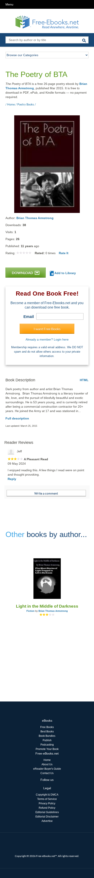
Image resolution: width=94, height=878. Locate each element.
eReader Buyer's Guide (47, 768)
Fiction (30, 611)
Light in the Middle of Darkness (47, 606)
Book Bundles (47, 735)
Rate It (63, 253)
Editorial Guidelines (47, 812)
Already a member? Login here (47, 339)
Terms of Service (47, 799)
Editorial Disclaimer (47, 816)
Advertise (47, 821)
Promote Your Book (47, 749)
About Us (47, 764)
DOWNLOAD (23, 273)
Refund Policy (47, 807)
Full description (17, 418)
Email (28, 316)
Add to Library (65, 273)
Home (47, 760)
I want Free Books (47, 329)
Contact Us (47, 773)
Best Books (47, 731)
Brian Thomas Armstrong (35, 218)
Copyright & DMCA (47, 794)
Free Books (47, 727)
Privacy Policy (47, 803)
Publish (47, 740)
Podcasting (47, 744)
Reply (12, 479)
